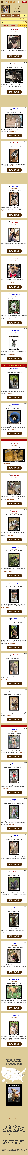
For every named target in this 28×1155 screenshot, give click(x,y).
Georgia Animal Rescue (14, 1118)
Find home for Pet (6, 15)
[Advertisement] (14, 101)
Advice (18, 15)
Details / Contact (14, 56)
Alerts (13, 15)
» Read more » (18, 52)
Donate (24, 2)
